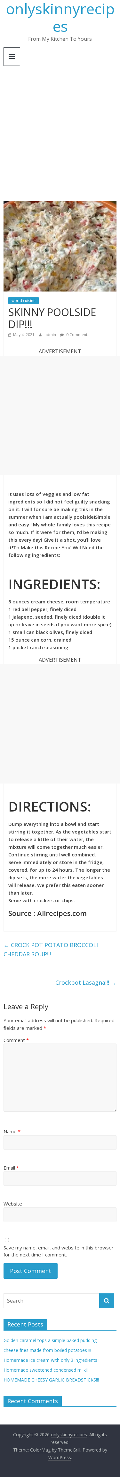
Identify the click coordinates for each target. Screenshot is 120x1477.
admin (50, 334)
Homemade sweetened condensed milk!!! (46, 1370)
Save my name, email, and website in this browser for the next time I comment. (59, 1251)
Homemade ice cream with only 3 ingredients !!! (52, 1360)
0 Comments (77, 334)
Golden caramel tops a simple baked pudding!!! (52, 1340)
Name (12, 1131)
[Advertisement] (60, 138)
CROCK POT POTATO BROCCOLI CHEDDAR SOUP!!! (51, 949)
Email (11, 1167)
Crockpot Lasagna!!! (85, 982)
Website (13, 1203)
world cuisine (24, 300)
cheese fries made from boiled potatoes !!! (47, 1350)
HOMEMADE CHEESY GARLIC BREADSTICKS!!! (51, 1380)
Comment (16, 1040)
